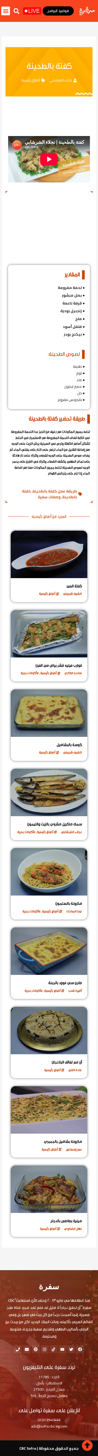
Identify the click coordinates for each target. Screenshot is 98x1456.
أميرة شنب (75, 991)
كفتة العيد (74, 586)
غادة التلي (75, 1070)
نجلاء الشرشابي (60, 80)
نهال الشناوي (73, 1229)
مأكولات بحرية (30, 673)
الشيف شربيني (72, 594)
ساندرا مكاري (73, 673)
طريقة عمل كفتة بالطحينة (54, 491)
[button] (16, 11)
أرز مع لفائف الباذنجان (67, 1062)
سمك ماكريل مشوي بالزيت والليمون (54, 824)
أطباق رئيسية (30, 80)
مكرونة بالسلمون (68, 904)
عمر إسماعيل (74, 1149)
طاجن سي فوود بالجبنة (65, 983)
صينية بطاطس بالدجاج (66, 1221)
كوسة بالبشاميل (69, 745)
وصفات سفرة (49, 497)
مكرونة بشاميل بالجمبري (63, 1142)
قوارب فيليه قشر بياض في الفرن (59, 666)
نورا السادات (74, 911)
